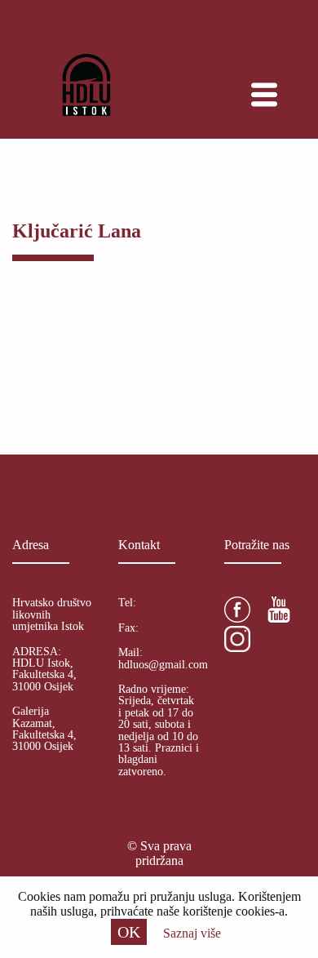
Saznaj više (192, 933)
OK (128, 932)
